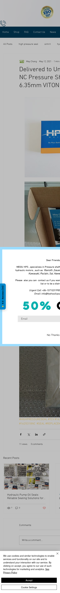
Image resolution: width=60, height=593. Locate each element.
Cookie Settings (29, 587)
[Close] (55, 555)
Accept (29, 580)
